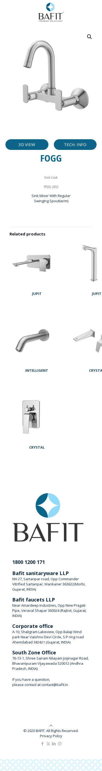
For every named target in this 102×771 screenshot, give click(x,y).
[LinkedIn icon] (54, 743)
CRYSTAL (37, 447)
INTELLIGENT (36, 370)
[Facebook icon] (43, 743)
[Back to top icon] (51, 725)
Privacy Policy (51, 735)
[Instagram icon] (60, 743)
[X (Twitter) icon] (48, 743)
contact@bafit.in (54, 684)
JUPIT (37, 293)
